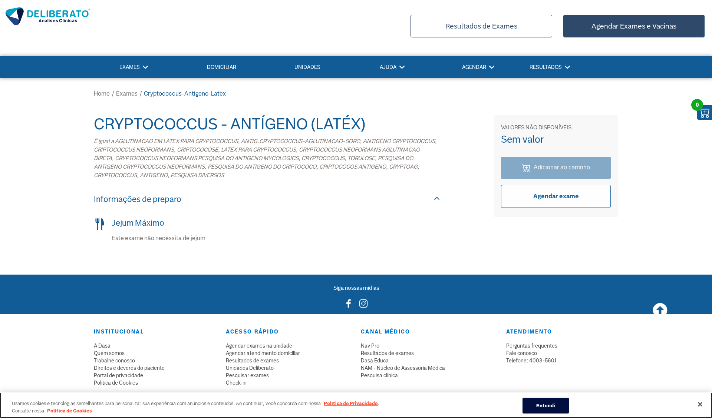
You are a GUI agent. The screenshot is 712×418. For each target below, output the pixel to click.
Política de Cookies (116, 383)
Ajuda (388, 67)
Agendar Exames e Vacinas (633, 26)
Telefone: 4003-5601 (531, 361)
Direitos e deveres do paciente (129, 368)
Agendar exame (556, 196)
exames (127, 93)
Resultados (546, 67)
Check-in (236, 383)
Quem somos (109, 353)
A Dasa (102, 346)
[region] (356, 405)
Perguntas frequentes (531, 346)
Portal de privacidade (118, 375)
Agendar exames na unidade (259, 346)
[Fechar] (700, 404)
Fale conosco (521, 353)
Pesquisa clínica (379, 375)
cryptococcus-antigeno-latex (185, 93)
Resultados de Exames (481, 26)
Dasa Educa (375, 361)
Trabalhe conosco (114, 361)
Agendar (474, 67)
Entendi (545, 405)
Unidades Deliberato (250, 368)
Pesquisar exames (247, 375)
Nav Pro (370, 346)
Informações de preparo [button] (137, 199)
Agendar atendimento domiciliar (263, 353)
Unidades (307, 67)
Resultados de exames (252, 361)
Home (102, 93)
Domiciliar (221, 67)
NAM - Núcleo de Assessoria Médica (403, 368)
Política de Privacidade (351, 403)
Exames (129, 67)
